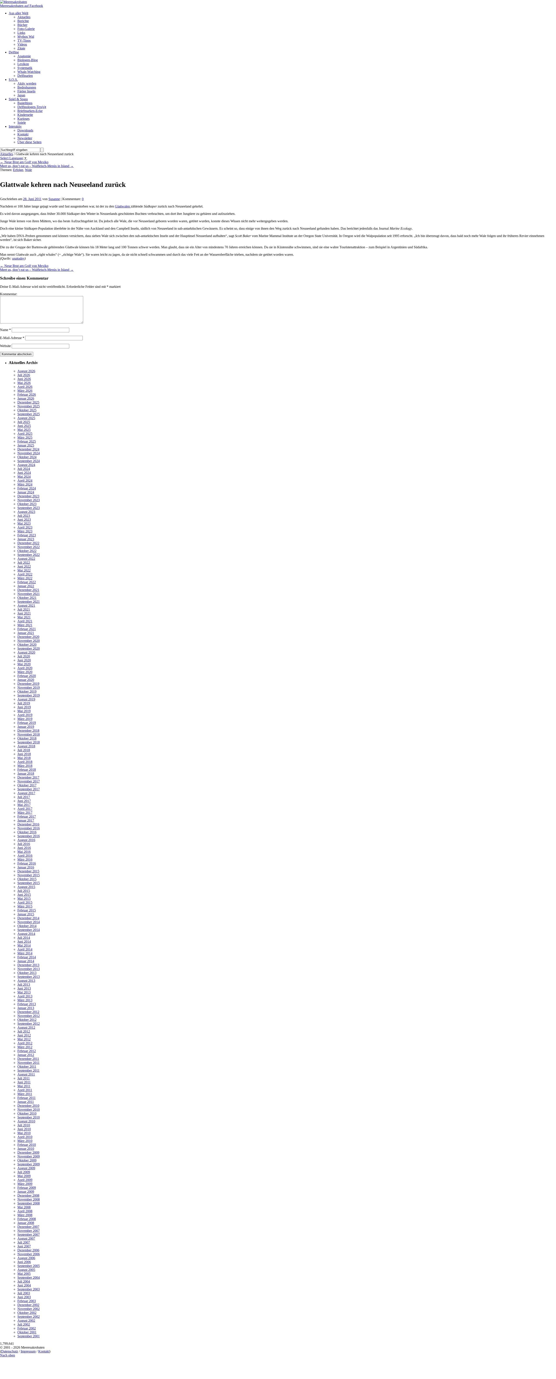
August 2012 (26, 1027)
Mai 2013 (24, 992)
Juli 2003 (23, 1293)
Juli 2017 (23, 797)
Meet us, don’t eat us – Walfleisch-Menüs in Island (37, 166)
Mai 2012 (24, 1039)
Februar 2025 (26, 441)
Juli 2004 (23, 1281)
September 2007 (28, 1234)
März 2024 (24, 484)
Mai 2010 (24, 1133)
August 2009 (26, 1168)
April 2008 (24, 1211)
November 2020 (28, 641)
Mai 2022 (24, 570)
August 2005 (26, 1270)
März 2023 (24, 531)
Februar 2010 (26, 1145)
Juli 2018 (23, 750)
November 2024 (28, 453)
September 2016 (28, 836)
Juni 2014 (24, 941)
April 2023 (24, 527)
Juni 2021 (24, 613)
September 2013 (28, 977)
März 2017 (24, 812)
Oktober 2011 (26, 1066)
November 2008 (28, 1199)
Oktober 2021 (26, 598)
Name (5, 330)
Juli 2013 (23, 984)
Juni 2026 (24, 379)
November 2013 (28, 969)
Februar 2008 (26, 1219)
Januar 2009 (25, 1191)
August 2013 (26, 980)
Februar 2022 (26, 582)
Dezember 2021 (28, 590)
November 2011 (28, 1062)
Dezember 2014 (28, 918)
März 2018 (24, 766)
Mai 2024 (24, 476)
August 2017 (26, 793)
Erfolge (18, 170)
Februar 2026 (26, 394)
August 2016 (26, 840)
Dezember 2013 (28, 965)
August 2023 (26, 512)
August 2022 (26, 558)
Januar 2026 (25, 398)
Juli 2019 (23, 703)
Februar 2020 (26, 676)
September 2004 (28, 1277)
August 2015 (26, 887)
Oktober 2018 (26, 738)
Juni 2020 (24, 660)
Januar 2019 (25, 726)
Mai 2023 (24, 523)
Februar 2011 (26, 1098)
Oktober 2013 (26, 973)
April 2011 (24, 1090)
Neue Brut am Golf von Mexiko (24, 162)
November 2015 (28, 875)
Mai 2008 (24, 1207)
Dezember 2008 (28, 1195)
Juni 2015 (24, 894)
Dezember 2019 (28, 683)
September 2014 (28, 930)
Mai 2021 (24, 617)
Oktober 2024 (26, 457)
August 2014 (26, 934)
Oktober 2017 (26, 785)
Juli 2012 (23, 1031)
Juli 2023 (23, 515)
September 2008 (28, 1203)
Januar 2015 (25, 914)
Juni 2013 (24, 988)
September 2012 (28, 1023)
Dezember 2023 (28, 496)
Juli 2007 (23, 1242)
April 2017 (24, 809)
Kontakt (43, 1351)
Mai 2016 (24, 851)
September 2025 (28, 414)
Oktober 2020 (26, 644)
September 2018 (28, 742)
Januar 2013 (25, 1008)
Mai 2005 (24, 1273)
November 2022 (28, 547)
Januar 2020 (25, 680)
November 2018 (28, 734)
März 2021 (24, 625)
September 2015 (28, 883)
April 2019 (24, 715)
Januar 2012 (25, 1055)
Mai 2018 (24, 758)
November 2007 (28, 1230)
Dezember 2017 (28, 777)
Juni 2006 (24, 1262)
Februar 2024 (26, 488)
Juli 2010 (23, 1125)
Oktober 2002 (26, 1313)
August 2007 (26, 1238)
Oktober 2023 (26, 504)
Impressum (28, 1351)
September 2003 (28, 1289)
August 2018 (26, 746)
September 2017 (28, 789)
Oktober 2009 (26, 1160)
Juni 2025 (24, 426)
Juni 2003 (24, 1297)
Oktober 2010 (26, 1113)
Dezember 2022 (28, 543)
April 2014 (24, 949)
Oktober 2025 (26, 410)
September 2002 (28, 1316)
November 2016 (28, 828)
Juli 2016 (23, 844)
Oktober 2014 (26, 926)
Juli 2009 (23, 1172)
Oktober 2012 (26, 1019)
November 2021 (28, 594)
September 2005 (28, 1266)
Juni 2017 (24, 801)
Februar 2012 (26, 1051)
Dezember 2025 (28, 402)
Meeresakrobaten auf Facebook (21, 6)
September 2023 (28, 508)
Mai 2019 (24, 711)
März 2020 (24, 672)
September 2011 (28, 1070)
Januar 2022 (25, 586)
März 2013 (24, 1000)
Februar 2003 (26, 1301)
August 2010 (26, 1121)
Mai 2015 (24, 898)
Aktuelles (6, 154)
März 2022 (24, 578)
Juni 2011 (24, 1082)
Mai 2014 (24, 945)
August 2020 (26, 652)
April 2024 (24, 480)
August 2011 (26, 1074)
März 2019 (24, 719)
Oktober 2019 (26, 691)
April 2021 (24, 621)
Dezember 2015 (28, 871)
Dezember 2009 (28, 1152)
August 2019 (26, 699)
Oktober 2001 (26, 1332)
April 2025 (24, 433)
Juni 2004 (24, 1285)
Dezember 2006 (28, 1250)
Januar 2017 (25, 820)
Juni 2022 (24, 566)
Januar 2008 (25, 1223)
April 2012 (24, 1043)
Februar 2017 (26, 816)
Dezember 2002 (28, 1305)
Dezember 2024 (28, 449)
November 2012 (28, 1016)
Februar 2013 (26, 1004)
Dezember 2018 (28, 730)
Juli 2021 (23, 609)
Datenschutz (9, 1351)
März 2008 (24, 1215)
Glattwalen (123, 206)
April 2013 (24, 996)
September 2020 (28, 648)
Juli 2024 (23, 469)
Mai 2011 (23, 1086)
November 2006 (28, 1254)
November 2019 (28, 687)
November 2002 (28, 1309)
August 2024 (26, 465)
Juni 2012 (24, 1035)
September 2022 (28, 555)
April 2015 (24, 902)
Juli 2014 (23, 937)
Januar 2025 (25, 445)
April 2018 (24, 762)
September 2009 (28, 1164)
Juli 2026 (23, 375)
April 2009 (24, 1180)
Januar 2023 (25, 539)
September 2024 (28, 461)
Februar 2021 (26, 629)
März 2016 (24, 859)
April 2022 (24, 574)
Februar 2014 (26, 957)
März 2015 (24, 906)
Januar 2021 (25, 633)
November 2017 (28, 781)
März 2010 (24, 1141)
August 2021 (26, 605)
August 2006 (26, 1258)
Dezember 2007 (28, 1227)
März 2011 (24, 1094)
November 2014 (28, 922)
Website (5, 346)
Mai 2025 (24, 430)
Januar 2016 (25, 867)
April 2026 (24, 387)
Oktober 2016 (26, 832)
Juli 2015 (23, 891)
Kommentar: (8, 294)
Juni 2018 (24, 754)
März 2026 (24, 390)
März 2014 (24, 953)
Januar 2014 (25, 961)
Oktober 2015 (26, 879)
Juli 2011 (23, 1078)
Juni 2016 (24, 848)
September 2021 (28, 601)
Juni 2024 (24, 472)
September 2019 (28, 695)
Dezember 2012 (28, 1012)
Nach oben (7, 1355)
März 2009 (24, 1184)
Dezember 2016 (28, 824)
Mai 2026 (24, 383)
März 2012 (24, 1047)
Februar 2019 (26, 723)
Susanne (54, 199)
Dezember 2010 (28, 1105)
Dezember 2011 (28, 1059)
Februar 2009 (26, 1188)
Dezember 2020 (28, 637)
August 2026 (26, 371)
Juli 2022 (23, 562)
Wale (28, 170)
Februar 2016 (26, 863)
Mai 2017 (24, 805)
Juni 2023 (24, 519)
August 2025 (26, 418)
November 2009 (28, 1156)
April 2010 (24, 1137)
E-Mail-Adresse (12, 338)
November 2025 (28, 406)
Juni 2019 (24, 707)
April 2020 (24, 668)
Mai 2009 (24, 1176)
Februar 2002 (26, 1328)
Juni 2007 (24, 1246)
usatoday (18, 258)
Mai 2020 (24, 664)
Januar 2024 (25, 492)
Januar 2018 (25, 773)
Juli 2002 (23, 1324)
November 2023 (28, 500)
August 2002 (26, 1320)
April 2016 (24, 855)
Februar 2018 (26, 769)
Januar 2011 (25, 1102)
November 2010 (28, 1109)
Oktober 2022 (26, 551)
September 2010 (28, 1117)
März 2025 (24, 437)
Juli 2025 (23, 422)
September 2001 (28, 1336)
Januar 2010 (25, 1148)
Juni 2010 (24, 1129)
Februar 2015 (26, 910)
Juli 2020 (23, 656)
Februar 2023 (26, 535)
